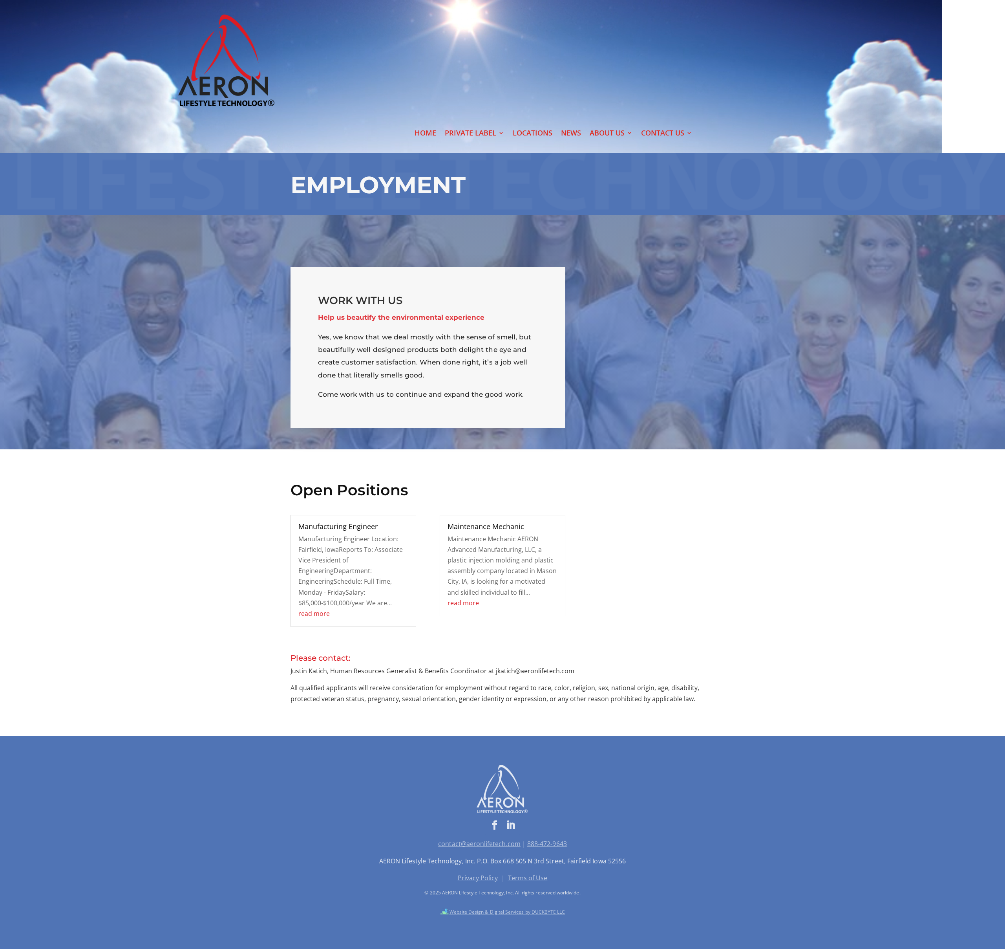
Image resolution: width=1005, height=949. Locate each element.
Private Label (470, 133)
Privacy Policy (478, 878)
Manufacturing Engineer (338, 526)
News (571, 133)
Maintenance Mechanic (486, 526)
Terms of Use (528, 878)
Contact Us (662, 133)
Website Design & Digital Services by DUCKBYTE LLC (507, 912)
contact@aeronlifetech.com (479, 843)
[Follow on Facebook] (494, 825)
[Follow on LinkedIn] (510, 825)
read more (314, 613)
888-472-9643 (547, 843)
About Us (607, 133)
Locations (532, 133)
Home (425, 133)
